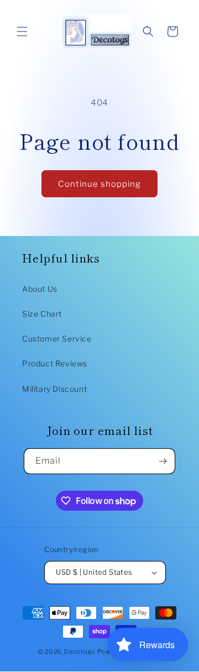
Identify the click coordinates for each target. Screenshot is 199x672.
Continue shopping (99, 184)
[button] (22, 31)
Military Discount (54, 388)
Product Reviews (54, 363)
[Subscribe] (162, 461)
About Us (39, 288)
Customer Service (57, 338)
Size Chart (42, 313)
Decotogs (80, 651)
